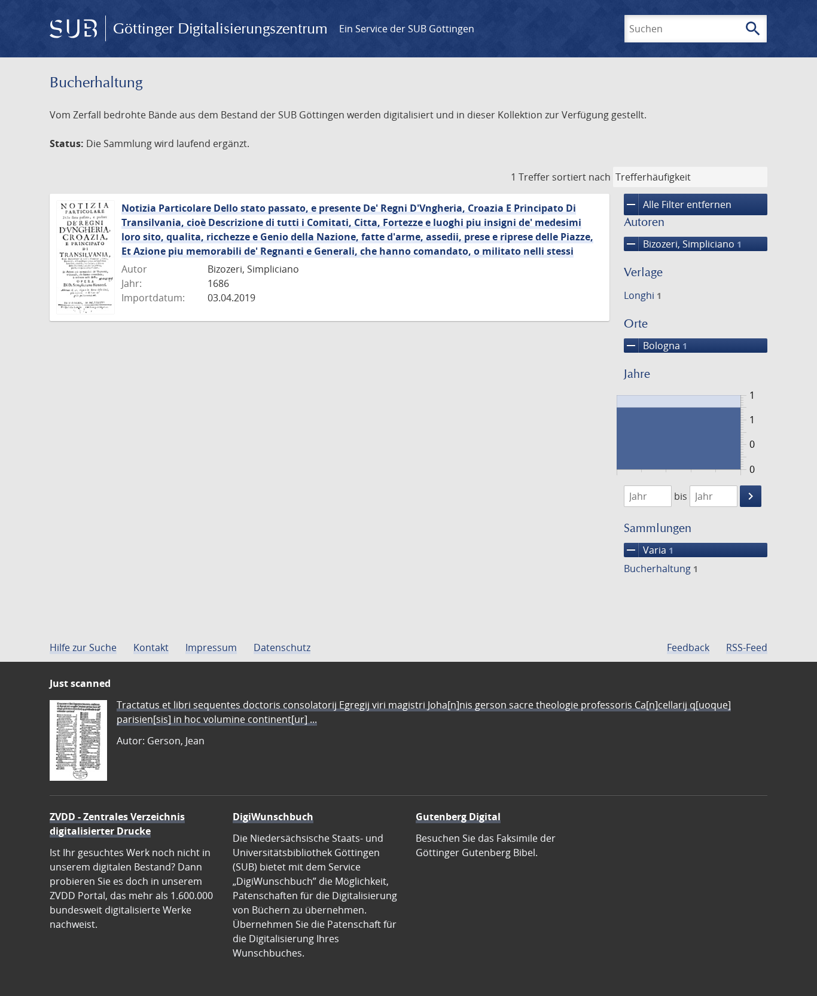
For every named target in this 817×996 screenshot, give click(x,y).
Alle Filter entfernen (677, 204)
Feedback (688, 647)
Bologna (655, 345)
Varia (648, 550)
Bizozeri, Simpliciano (683, 244)
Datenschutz (282, 647)
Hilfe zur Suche (83, 647)
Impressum (211, 647)
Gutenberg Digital (458, 816)
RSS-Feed (746, 647)
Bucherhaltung (661, 568)
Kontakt (151, 647)
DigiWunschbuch (273, 816)
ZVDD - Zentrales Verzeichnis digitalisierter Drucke (117, 824)
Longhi (642, 295)
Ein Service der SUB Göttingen (406, 28)
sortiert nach (581, 177)
